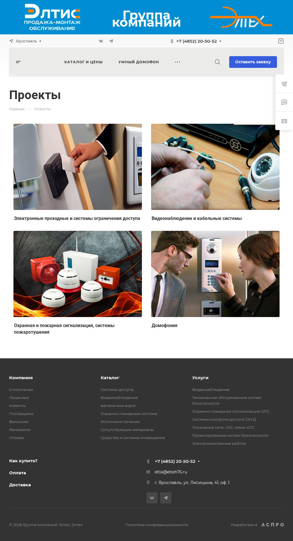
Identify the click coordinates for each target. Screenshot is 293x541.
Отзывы (16, 437)
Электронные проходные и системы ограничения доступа (77, 218)
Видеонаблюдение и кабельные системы (197, 218)
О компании (21, 389)
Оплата (17, 472)
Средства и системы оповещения (133, 437)
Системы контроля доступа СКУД (224, 419)
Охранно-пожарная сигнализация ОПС (231, 411)
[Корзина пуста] (281, 41)
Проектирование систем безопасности (230, 435)
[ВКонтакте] (101, 41)
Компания (21, 377)
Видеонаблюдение (119, 397)
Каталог (110, 377)
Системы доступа (117, 389)
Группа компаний (146, 18)
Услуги (200, 377)
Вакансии (19, 421)
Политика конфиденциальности (157, 524)
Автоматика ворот (118, 405)
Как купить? (23, 460)
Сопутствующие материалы (127, 429)
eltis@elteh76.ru (171, 472)
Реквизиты (19, 429)
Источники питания (120, 421)
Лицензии (19, 397)
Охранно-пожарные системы (129, 413)
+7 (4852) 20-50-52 (196, 41)
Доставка (20, 484)
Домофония (164, 325)
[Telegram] (111, 41)
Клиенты (17, 405)
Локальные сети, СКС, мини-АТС (223, 427)
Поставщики (21, 413)
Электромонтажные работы (219, 443)
